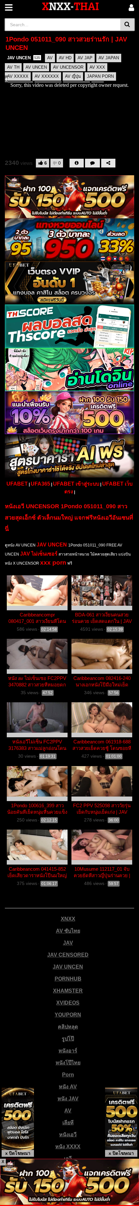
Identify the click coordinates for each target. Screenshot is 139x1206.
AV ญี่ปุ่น (73, 76)
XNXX (68, 919)
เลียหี (68, 1122)
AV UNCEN (36, 67)
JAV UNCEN (23, 57)
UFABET (17, 484)
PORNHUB (68, 979)
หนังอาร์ (68, 1050)
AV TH (13, 67)
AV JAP (85, 57)
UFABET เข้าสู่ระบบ (76, 484)
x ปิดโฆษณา (17, 1153)
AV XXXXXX (47, 76)
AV (50, 57)
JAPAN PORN (100, 76)
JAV (68, 943)
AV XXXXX (17, 76)
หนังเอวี (68, 1134)
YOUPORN (68, 1014)
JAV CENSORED (68, 955)
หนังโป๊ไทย (68, 1062)
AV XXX (97, 67)
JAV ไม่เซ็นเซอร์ (39, 554)
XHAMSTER (68, 991)
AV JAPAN (109, 57)
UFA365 (40, 484)
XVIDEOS (68, 1002)
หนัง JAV (68, 1098)
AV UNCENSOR (68, 67)
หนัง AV (68, 1086)
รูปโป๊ (68, 1038)
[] (127, 24)
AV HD (65, 57)
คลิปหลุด (68, 1026)
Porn (68, 1074)
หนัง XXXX (67, 1146)
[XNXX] (70, 6)
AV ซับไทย (68, 931)
